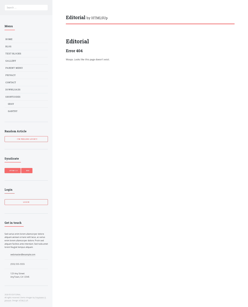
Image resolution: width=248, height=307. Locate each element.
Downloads (12, 89)
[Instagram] (228, 17)
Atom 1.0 (13, 170)
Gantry (12, 111)
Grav (10, 104)
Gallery (10, 61)
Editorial (77, 41)
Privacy (10, 75)
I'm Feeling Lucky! (26, 139)
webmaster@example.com (22, 254)
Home (9, 39)
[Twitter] (223, 17)
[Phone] (233, 17)
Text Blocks (13, 53)
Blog (8, 46)
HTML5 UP (23, 300)
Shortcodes (12, 97)
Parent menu (14, 68)
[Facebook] (218, 17)
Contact (10, 82)
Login (26, 202)
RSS (27, 170)
